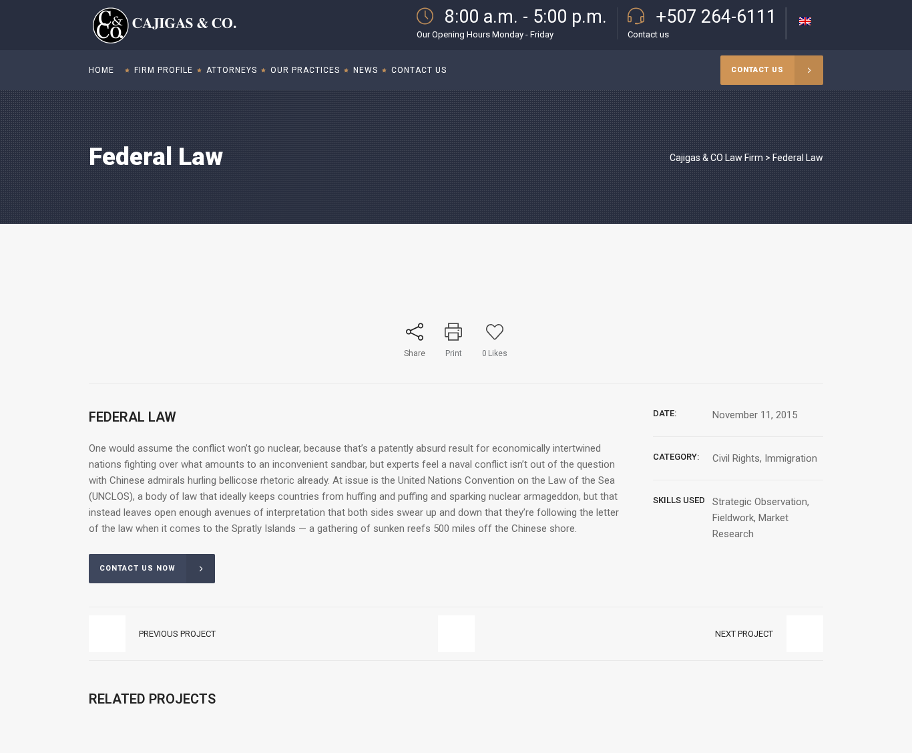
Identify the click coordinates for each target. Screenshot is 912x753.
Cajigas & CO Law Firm (716, 157)
